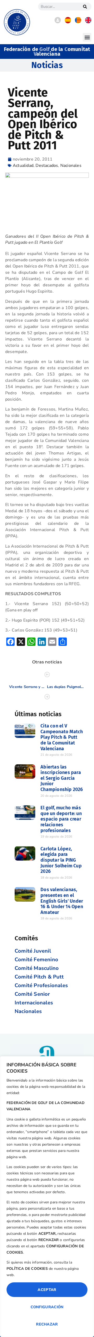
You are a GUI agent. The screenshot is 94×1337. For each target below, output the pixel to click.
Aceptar (47, 1289)
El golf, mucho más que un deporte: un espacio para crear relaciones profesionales (61, 819)
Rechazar (47, 1324)
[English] (88, 22)
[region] (47, 1196)
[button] (87, 37)
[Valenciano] (78, 22)
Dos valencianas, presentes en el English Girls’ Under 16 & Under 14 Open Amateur (61, 901)
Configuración (47, 1307)
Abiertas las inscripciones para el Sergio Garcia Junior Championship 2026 (61, 778)
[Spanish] (68, 22)
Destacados (47, 165)
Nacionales (70, 165)
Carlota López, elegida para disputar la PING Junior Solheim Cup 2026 (61, 860)
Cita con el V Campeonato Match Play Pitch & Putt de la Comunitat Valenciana (61, 737)
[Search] (84, 6)
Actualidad (23, 165)
